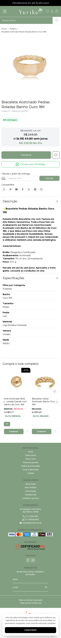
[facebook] (28, 560)
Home (4, 29)
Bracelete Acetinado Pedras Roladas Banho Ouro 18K (23, 32)
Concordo (30, 630)
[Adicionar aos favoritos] (27, 431)
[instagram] (33, 560)
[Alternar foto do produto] (54, 391)
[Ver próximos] (56, 402)
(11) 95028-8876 (32, 519)
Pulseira (13, 29)
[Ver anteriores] (4, 402)
